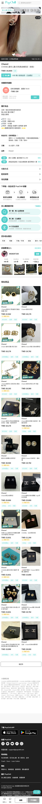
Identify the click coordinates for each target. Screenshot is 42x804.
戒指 (29, 241)
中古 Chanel (10, 695)
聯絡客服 (11, 769)
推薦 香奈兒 (4, 693)
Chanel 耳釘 (7, 690)
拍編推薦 (15, 777)
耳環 (17, 145)
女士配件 (12, 145)
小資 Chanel (30, 693)
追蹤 (37, 254)
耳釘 (34, 685)
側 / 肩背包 (21, 758)
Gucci (8, 761)
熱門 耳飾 (9, 698)
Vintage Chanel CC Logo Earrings (16, 683)
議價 (20, 800)
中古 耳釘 (14, 697)
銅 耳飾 (28, 690)
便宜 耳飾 (35, 697)
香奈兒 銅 (14, 688)
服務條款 (18, 769)
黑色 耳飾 (35, 686)
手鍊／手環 (20, 241)
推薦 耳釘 (21, 697)
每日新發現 (4, 758)
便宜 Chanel (21, 693)
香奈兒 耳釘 (21, 688)
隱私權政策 (25, 769)
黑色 (28, 685)
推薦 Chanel (19, 695)
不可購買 (33, 800)
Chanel (11, 151)
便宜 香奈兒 (11, 692)
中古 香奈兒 (35, 692)
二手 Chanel (13, 693)
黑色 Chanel (15, 686)
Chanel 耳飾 (16, 690)
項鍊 (10, 241)
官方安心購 (13, 758)
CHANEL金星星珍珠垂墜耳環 (9, 681)
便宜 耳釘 (33, 695)
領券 (35, 97)
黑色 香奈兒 (7, 686)
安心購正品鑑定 (6, 777)
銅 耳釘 (23, 690)
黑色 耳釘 (28, 686)
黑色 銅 (22, 686)
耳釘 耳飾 (34, 690)
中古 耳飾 (16, 698)
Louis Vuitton (16, 761)
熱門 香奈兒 (27, 692)
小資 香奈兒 (19, 692)
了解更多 (38, 206)
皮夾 (27, 758)
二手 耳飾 (28, 697)
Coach (3, 761)
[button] (6, 260)
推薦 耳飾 (23, 698)
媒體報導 (22, 777)
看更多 (21, 664)
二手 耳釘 (26, 695)
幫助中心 (4, 769)
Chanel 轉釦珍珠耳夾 (10, 685)
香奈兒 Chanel (5, 688)
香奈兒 (18, 685)
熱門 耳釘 (8, 697)
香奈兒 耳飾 (29, 688)
